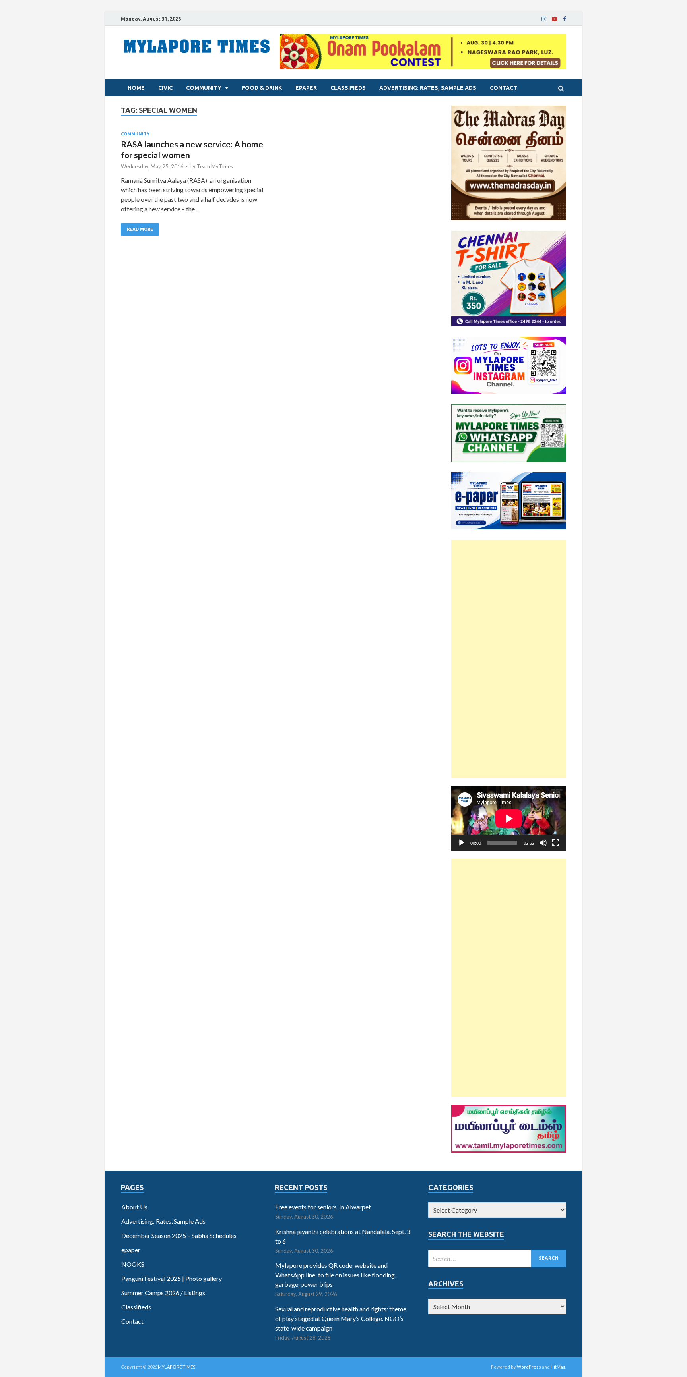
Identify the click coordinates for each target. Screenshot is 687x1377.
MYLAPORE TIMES (177, 1366)
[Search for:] (497, 1258)
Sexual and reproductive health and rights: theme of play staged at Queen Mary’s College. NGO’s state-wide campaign (340, 1318)
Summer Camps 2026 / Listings (163, 1292)
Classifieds (348, 88)
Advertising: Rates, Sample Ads (427, 88)
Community (203, 88)
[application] (508, 818)
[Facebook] (564, 19)
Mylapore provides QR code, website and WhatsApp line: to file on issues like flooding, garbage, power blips (335, 1274)
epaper (306, 88)
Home (136, 88)
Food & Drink (262, 88)
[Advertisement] (508, 659)
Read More (140, 229)
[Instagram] (544, 19)
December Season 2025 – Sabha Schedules (179, 1235)
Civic (165, 88)
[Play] (462, 843)
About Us (134, 1207)
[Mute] (543, 843)
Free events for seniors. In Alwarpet (323, 1207)
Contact (503, 88)
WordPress (529, 1366)
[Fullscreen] (556, 843)
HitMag (558, 1366)
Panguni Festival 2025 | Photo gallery (171, 1278)
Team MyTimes (215, 166)
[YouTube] (554, 19)
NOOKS (132, 1264)
